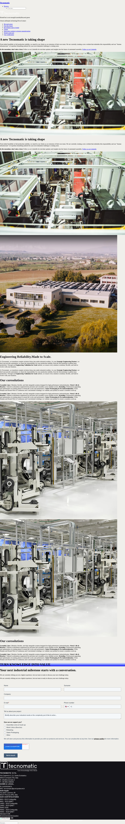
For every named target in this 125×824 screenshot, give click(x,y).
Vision (6, 29)
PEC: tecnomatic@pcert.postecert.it (12, 788)
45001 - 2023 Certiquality (8, 810)
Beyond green (8, 24)
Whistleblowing (75, 820)
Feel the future (8, 26)
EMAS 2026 (4, 807)
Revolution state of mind (11, 27)
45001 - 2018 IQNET (7, 812)
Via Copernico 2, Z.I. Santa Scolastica (13, 775)
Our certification (9, 35)
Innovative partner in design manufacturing (17, 31)
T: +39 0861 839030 (7, 782)
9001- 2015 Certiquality (8, 799)
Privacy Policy (5, 818)
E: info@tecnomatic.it (7, 780)
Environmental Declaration (9, 816)
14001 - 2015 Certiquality (8, 803)
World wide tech (9, 33)
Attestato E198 (5, 814)
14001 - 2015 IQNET (7, 805)
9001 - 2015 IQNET (6, 801)
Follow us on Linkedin (89, 49)
